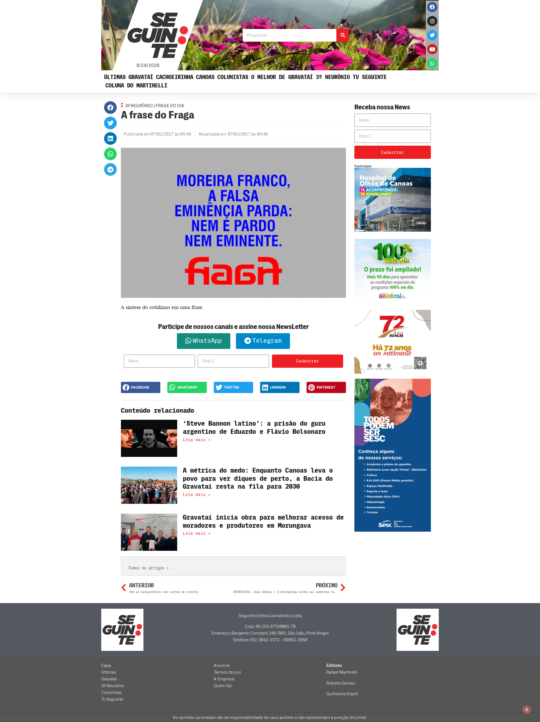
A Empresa (224, 679)
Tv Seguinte (370, 77)
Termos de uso (227, 672)
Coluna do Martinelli (136, 85)
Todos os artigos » (148, 568)
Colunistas (232, 77)
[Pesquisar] (342, 35)
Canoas (205, 77)
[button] (110, 107)
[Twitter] (432, 35)
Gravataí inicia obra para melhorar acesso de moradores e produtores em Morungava (263, 521)
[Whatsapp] (432, 63)
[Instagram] (432, 21)
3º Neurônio (333, 77)
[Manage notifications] (526, 709)
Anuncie (222, 665)
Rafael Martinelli (341, 672)
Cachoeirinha (174, 77)
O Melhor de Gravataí (282, 77)
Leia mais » (197, 439)
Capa (106, 665)
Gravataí (141, 77)
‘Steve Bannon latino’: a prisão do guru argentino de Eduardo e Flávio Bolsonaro (254, 428)
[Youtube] (432, 49)
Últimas (115, 77)
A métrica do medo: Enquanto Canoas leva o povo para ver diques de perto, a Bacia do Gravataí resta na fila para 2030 (258, 479)
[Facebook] (432, 7)
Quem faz (223, 685)
